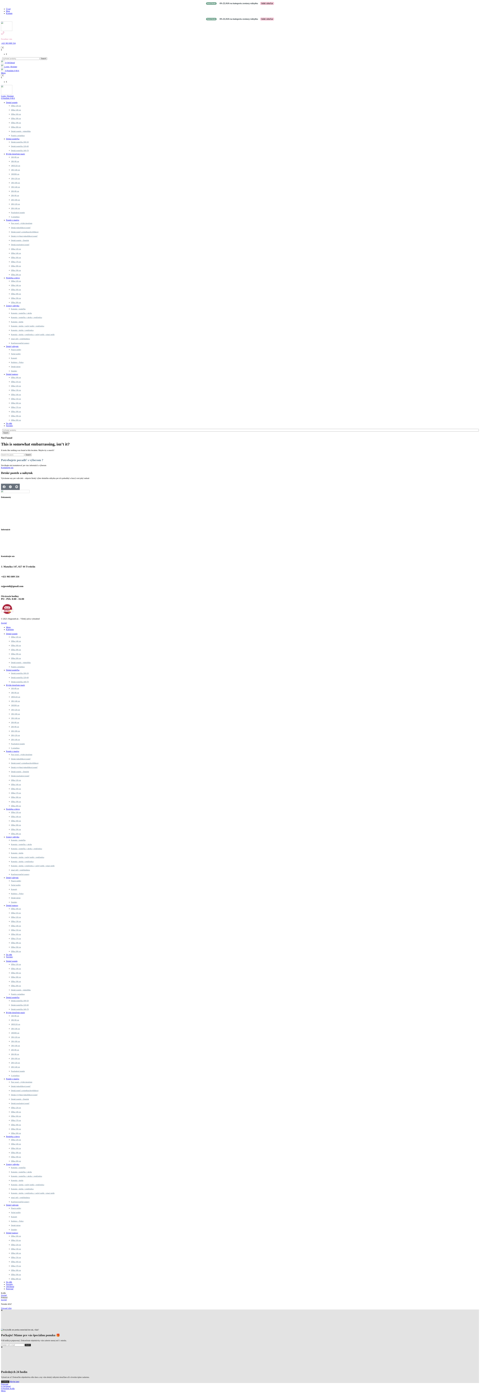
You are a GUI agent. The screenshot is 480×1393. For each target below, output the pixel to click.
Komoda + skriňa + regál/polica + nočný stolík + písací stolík (32, 335)
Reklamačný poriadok (9, 507)
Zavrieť (4, 623)
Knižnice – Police (17, 362)
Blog (3, 547)
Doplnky (14, 371)
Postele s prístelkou (18, 136)
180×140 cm (15, 170)
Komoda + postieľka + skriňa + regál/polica (26, 317)
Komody (14, 358)
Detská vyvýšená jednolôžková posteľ (24, 236)
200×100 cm (15, 200)
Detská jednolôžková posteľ (20, 228)
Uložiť (28, 1345)
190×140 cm (15, 187)
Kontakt (4, 551)
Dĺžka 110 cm (16, 382)
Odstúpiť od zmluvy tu (10, 525)
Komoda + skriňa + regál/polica (22, 330)
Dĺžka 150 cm (16, 399)
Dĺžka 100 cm (16, 377)
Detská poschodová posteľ (20, 245)
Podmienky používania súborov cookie (16, 516)
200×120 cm (15, 204)
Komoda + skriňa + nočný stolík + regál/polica (27, 326)
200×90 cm (15, 195)
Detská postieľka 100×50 (20, 142)
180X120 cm (15, 166)
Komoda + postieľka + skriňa (21, 313)
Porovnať (10, 1289)
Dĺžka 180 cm (16, 118)
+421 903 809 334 (8, 43)
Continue (5, 1382)
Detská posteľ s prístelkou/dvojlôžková (24, 232)
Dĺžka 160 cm (16, 114)
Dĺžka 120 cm (16, 106)
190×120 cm (15, 178)
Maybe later (14, 1382)
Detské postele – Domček (20, 240)
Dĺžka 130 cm (16, 390)
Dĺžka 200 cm (16, 127)
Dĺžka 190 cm (16, 123)
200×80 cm (15, 191)
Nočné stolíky (16, 354)
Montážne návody (8, 539)
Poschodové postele (18, 213)
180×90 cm (15, 161)
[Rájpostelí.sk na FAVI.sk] (7, 614)
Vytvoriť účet (6, 1308)
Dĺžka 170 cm (16, 262)
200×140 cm (15, 208)
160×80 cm (15, 157)
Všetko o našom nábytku (11, 543)
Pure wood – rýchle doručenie (21, 223)
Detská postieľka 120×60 (20, 146)
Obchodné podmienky (10, 502)
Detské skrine (15, 367)
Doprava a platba (7, 534)
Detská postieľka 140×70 (20, 151)
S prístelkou (15, 217)
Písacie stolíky (16, 350)
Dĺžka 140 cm (16, 110)
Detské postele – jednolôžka (21, 131)
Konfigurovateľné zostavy (20, 343)
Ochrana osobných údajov (11, 511)
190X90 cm (15, 174)
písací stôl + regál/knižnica (20, 339)
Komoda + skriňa (17, 322)
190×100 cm (15, 183)
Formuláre (5, 520)
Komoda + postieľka (18, 309)
